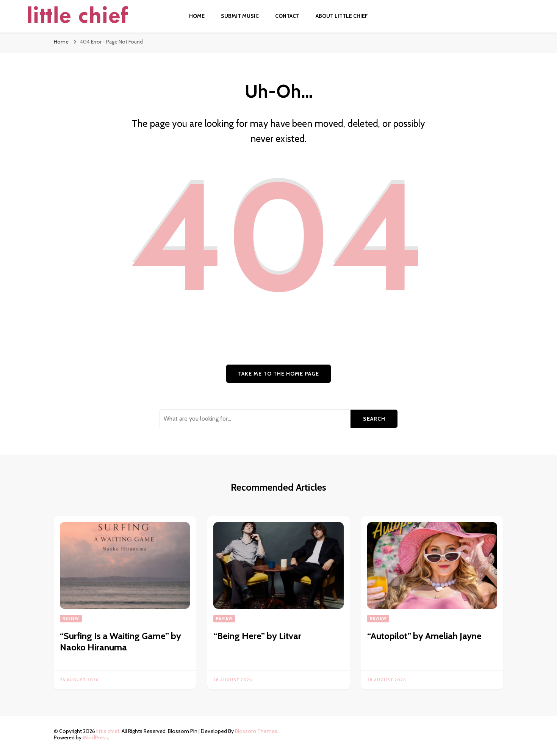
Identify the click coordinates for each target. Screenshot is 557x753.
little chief (107, 731)
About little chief (342, 15)
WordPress (95, 737)
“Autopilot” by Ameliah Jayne (424, 635)
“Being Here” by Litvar (257, 635)
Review (71, 618)
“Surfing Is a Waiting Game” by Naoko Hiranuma (120, 641)
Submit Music (240, 15)
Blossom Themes (256, 731)
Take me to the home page (278, 373)
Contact (287, 15)
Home (197, 15)
